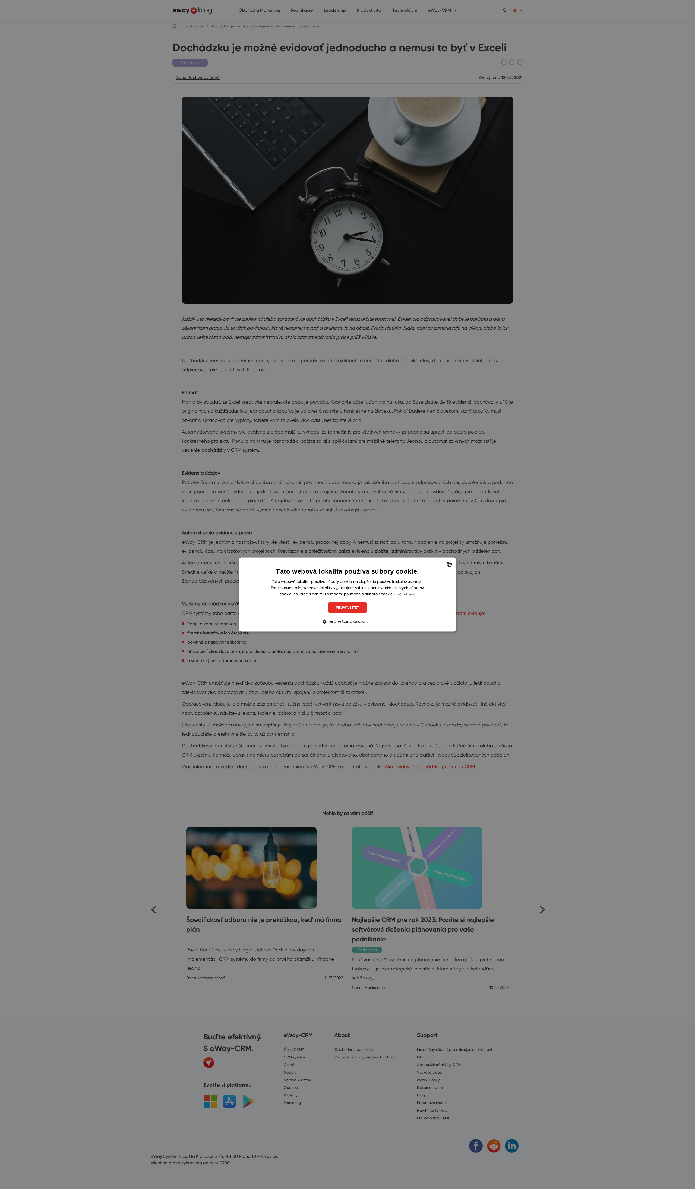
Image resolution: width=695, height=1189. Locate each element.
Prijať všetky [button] (347, 607)
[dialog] (347, 595)
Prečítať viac (404, 594)
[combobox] (449, 564)
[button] (347, 621)
